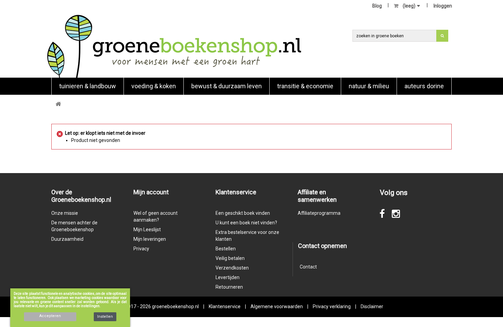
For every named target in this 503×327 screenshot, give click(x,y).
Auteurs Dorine (424, 86)
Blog (377, 6)
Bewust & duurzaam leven (226, 86)
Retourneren (229, 287)
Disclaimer (372, 306)
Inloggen (443, 6)
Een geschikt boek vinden (243, 213)
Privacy (141, 248)
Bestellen (226, 248)
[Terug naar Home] (58, 104)
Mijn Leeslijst (147, 229)
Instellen (105, 316)
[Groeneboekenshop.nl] (174, 46)
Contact (308, 267)
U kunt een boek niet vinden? (246, 222)
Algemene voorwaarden (276, 306)
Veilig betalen (230, 258)
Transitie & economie (305, 86)
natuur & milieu (369, 86)
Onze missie (64, 213)
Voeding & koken (153, 86)
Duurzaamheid (67, 239)
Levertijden (228, 277)
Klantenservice (225, 306)
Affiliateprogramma (319, 213)
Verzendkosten (232, 268)
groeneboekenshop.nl (176, 306)
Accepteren (50, 316)
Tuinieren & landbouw (87, 86)
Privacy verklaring (332, 306)
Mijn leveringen (149, 239)
